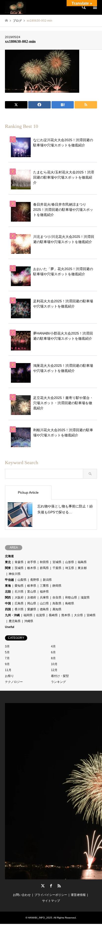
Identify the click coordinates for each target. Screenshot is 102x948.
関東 (8, 568)
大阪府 (19, 597)
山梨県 (22, 579)
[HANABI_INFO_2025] (15, 7)
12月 (54, 670)
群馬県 (44, 568)
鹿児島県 (15, 621)
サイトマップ (51, 900)
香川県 (19, 609)
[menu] (94, 7)
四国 (8, 609)
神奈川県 (15, 574)
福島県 (82, 562)
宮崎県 (91, 615)
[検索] (83, 7)
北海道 (9, 556)
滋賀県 (85, 597)
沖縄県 (28, 621)
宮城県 (56, 562)
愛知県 (19, 585)
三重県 (44, 585)
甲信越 (9, 579)
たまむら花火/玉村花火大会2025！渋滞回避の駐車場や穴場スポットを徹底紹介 (63, 177)
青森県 (19, 562)
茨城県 (19, 568)
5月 (7, 652)
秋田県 (44, 562)
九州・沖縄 (12, 615)
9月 (7, 664)
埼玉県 (69, 568)
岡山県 (31, 603)
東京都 (82, 568)
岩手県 (31, 562)
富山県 (31, 591)
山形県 (69, 562)
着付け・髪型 (60, 676)
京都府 (31, 597)
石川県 (19, 591)
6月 (53, 652)
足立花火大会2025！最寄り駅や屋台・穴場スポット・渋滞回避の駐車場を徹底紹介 (63, 403)
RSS (59, 885)
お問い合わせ (22, 895)
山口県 (44, 603)
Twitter (43, 885)
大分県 (78, 615)
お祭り (9, 676)
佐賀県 (40, 615)
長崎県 (53, 615)
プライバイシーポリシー (50, 895)
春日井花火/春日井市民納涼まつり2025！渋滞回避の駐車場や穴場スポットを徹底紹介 (63, 209)
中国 (8, 603)
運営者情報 (78, 895)
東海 (8, 585)
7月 (7, 658)
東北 (8, 562)
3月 (7, 646)
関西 (8, 597)
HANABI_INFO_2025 (40, 917)
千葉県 (56, 568)
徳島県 (44, 609)
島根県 (69, 603)
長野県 (34, 579)
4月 (53, 646)
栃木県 (31, 568)
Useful (9, 627)
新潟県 (47, 579)
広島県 (19, 603)
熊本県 (65, 615)
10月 (54, 664)
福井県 (44, 591)
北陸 (8, 591)
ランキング (58, 682)
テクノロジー (14, 682)
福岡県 (28, 615)
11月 (8, 670)
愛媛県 (31, 609)
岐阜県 (31, 585)
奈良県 (56, 597)
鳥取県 (56, 603)
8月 (53, 658)
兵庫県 (44, 597)
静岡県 (56, 585)
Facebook (51, 885)
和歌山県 (71, 597)
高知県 (56, 609)
